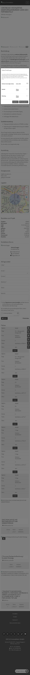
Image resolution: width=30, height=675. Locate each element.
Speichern (15, 102)
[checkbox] (27, 83)
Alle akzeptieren (23, 102)
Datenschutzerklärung (17, 77)
